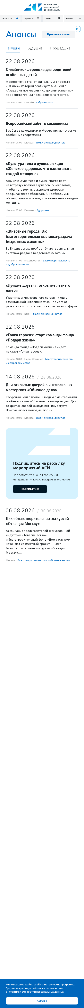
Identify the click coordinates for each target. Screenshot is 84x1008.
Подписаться (30, 489)
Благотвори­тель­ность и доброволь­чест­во (44, 560)
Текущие (13, 48)
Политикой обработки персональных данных (36, 991)
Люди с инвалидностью (50, 142)
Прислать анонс (58, 34)
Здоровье (43, 210)
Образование (44, 102)
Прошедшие (60, 48)
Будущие (35, 48)
